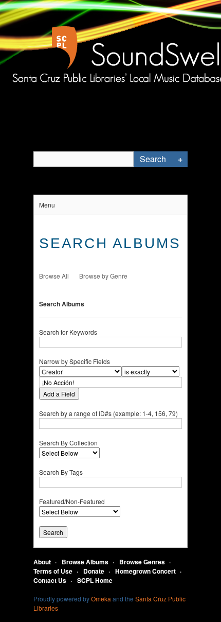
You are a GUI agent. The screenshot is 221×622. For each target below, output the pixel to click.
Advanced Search (180, 159)
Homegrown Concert (145, 571)
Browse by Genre (103, 275)
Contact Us (49, 580)
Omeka (101, 598)
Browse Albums (85, 561)
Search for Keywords (68, 331)
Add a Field (59, 393)
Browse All (54, 275)
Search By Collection (68, 442)
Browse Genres (142, 561)
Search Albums (61, 303)
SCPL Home (95, 580)
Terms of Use (52, 571)
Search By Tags (61, 472)
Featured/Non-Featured (72, 501)
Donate (93, 571)
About (42, 561)
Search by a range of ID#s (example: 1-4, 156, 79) (108, 413)
